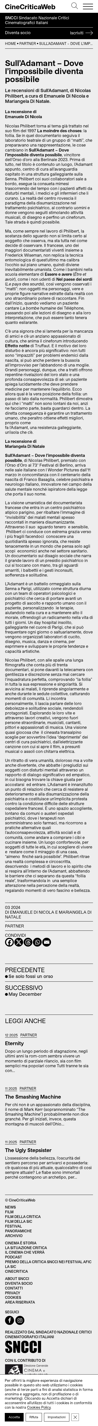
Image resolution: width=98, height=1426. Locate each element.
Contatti (14, 1288)
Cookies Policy (39, 1407)
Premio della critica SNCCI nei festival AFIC (48, 1262)
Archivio (14, 1236)
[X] (18, 942)
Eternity (14, 1043)
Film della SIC (18, 1221)
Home (10, 43)
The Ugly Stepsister (28, 1150)
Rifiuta (33, 1417)
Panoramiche (18, 1231)
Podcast (13, 1257)
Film (9, 1212)
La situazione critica (26, 1248)
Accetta (14, 1417)
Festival (13, 1226)
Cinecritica (16, 1271)
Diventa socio (44, 32)
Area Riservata (20, 1302)
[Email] (46, 942)
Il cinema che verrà (24, 1252)
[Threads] (28, 942)
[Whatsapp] (37, 942)
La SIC (10, 1266)
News (10, 1207)
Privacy (12, 1293)
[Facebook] (9, 942)
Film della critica (23, 1217)
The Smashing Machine (33, 1097)
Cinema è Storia (20, 1243)
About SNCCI (17, 1278)
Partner (27, 43)
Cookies (13, 1297)
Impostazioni (57, 1417)
